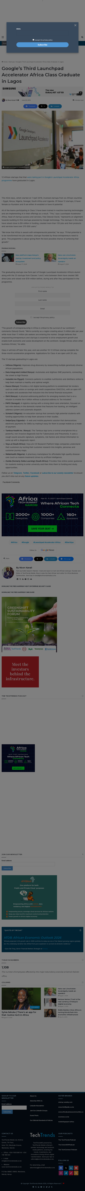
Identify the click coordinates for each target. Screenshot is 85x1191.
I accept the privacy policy (43, 40)
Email (18, 29)
